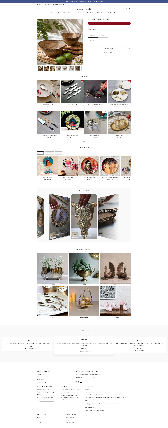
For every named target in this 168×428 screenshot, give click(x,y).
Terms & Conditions (70, 417)
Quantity (91, 40)
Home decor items (49, 153)
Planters (80, 12)
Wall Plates (89, 12)
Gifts (109, 12)
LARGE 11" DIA (93, 36)
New (52, 12)
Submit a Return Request (42, 377)
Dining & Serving (68, 12)
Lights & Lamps (100, 12)
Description (109, 48)
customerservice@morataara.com (47, 401)
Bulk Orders (49, 4)
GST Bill (44, 4)
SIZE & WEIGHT (109, 52)
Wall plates (40, 153)
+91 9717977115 (95, 392)
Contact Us (55, 4)
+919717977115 (43, 397)
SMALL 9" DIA (103, 36)
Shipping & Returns (109, 56)
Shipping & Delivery (41, 382)
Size (89, 33)
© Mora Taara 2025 (70, 422)
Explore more (58, 153)
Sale (115, 12)
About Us (61, 4)
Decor (58, 12)
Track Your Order (41, 374)
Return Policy (40, 379)
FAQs (38, 417)
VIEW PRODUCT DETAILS (48, 101)
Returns (39, 4)
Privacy (67, 420)
